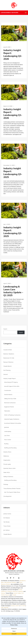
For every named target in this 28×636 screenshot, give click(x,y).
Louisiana (9, 591)
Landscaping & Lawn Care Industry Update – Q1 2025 (13, 291)
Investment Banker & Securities (12, 423)
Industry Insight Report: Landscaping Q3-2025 (12, 173)
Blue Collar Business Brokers (8, 582)
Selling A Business (8, 476)
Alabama (20, 591)
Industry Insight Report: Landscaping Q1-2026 (12, 113)
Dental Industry (8, 394)
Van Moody (6, 522)
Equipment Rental (9, 407)
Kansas (3, 593)
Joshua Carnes (7, 513)
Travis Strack (6, 526)
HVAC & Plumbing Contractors (12, 415)
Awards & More (7, 349)
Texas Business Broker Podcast (11, 488)
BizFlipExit (22, 580)
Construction (7, 390)
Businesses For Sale (8, 358)
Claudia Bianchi (7, 366)
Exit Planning (6, 370)
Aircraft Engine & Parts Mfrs (11, 386)
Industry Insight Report (9, 378)
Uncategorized (7, 496)
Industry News (7, 452)
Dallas (19, 593)
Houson (7, 595)
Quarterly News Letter (9, 468)
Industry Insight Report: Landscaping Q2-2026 (12, 54)
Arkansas (15, 591)
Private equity (7, 464)
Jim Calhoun (6, 530)
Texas (20, 589)
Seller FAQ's (6, 472)
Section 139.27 (15, 605)
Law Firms (7, 435)
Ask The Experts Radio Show (12, 492)
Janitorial (6, 427)
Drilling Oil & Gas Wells (10, 398)
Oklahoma (6, 456)
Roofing (6, 443)
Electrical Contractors (10, 402)
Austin (15, 593)
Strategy (5, 484)
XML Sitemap (4, 607)
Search (5, 329)
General (5, 374)
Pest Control (7, 439)
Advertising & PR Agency (11, 382)
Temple (14, 595)
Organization (6, 460)
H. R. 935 (22, 605)
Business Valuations (8, 354)
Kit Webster (6, 518)
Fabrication (7, 411)
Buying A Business (8, 362)
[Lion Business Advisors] (14, 5)
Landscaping (7, 431)
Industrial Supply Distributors (11, 419)
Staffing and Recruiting (10, 448)
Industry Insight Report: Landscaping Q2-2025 (12, 232)
